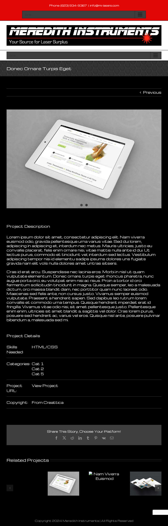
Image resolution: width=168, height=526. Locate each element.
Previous (152, 92)
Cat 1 (38, 363)
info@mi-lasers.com (104, 5)
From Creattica (47, 402)
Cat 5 (38, 373)
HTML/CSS (45, 347)
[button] (10, 488)
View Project (45, 385)
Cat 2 (38, 368)
